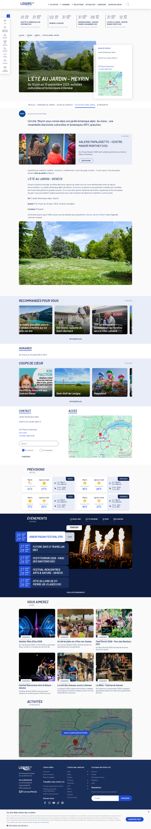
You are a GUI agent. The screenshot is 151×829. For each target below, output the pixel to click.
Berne (69, 789)
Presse (93, 774)
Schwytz (70, 794)
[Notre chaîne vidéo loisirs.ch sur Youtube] (54, 803)
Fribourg (70, 780)
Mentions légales (48, 777)
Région (29, 35)
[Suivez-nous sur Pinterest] (63, 803)
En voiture (29, 450)
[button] (64, 825)
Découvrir (86, 160)
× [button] (148, 812)
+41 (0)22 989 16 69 (105, 69)
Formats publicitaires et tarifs (53, 786)
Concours (101, 4)
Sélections (78, 4)
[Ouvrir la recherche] (127, 4)
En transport (48, 450)
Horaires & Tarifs (46, 105)
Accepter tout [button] (134, 819)
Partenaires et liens (97, 777)
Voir (70, 537)
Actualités (90, 4)
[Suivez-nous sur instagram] (49, 803)
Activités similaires (85, 105)
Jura (68, 786)
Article (32, 105)
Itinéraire (26, 457)
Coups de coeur (114, 4)
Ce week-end (75, 519)
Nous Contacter (48, 774)
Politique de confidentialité (41, 822)
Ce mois (105, 519)
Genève (37, 35)
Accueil (21, 35)
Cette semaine (92, 519)
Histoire (94, 771)
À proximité (102, 105)
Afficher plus (75, 339)
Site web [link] (23, 432)
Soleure (69, 792)
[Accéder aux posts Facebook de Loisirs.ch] (45, 803)
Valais (69, 774)
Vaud (69, 771)
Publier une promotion (50, 794)
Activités (54, 4)
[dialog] (75, 819)
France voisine (72, 797)
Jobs (93, 783)
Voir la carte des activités (75, 733)
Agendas (66, 4)
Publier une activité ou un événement (49, 790)
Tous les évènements (75, 592)
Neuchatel (70, 783)
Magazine (94, 780)
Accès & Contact (65, 105)
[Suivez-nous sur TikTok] (58, 803)
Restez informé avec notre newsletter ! (104, 792)
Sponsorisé (125, 136)
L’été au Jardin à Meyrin (95, 214)
